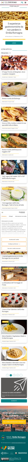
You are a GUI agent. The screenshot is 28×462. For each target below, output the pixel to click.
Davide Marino (5, 261)
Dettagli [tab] (11, 216)
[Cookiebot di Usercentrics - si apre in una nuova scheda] (20, 212)
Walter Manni (5, 77)
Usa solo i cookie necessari (14, 248)
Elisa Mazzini (9, 36)
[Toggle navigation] (25, 2)
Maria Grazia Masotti (6, 128)
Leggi (14, 43)
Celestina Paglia (5, 341)
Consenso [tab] (4, 216)
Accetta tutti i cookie (14, 239)
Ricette (4, 135)
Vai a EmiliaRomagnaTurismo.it (14, 422)
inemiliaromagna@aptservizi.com (18, 442)
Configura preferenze (13, 243)
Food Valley (5, 57)
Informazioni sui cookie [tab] (20, 216)
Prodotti (5, 84)
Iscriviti (14, 401)
